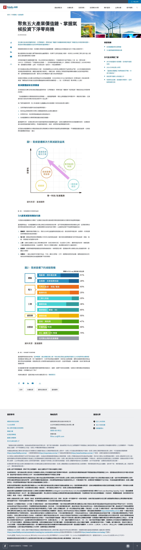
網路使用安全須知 (13, 421)
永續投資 (70, 7)
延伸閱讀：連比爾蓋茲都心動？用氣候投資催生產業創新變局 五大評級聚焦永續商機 (61, 357)
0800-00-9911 (55, 430)
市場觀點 (14, 15)
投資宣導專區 (11, 434)
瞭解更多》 (52, 375)
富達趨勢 (21, 15)
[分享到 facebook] (11, 43)
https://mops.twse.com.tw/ (48, 453)
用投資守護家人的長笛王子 (115, 76)
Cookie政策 (11, 425)
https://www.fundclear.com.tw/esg (93, 532)
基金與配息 (58, 7)
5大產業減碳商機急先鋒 (114, 50)
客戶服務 (130, 7)
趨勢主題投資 (42, 389)
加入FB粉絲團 (100, 425)
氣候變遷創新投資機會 (114, 47)
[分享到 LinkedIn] (11, 52)
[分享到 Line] (11, 47)
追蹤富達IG (99, 428)
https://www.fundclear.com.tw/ (82, 453)
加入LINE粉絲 (100, 421)
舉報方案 (10, 431)
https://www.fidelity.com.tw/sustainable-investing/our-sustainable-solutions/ (33, 532)
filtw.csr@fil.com (57, 436)
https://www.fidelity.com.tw (110, 511)
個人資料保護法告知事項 (15, 428)
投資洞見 (82, 7)
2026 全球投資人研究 (113, 67)
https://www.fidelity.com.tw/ (17, 453)
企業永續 (118, 7)
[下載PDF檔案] (11, 64)
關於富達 (107, 7)
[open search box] (137, 7)
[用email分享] (11, 57)
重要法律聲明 (11, 438)
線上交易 (135, 1)
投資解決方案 (94, 7)
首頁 (8, 15)
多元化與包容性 (12, 441)
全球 (20, 389)
